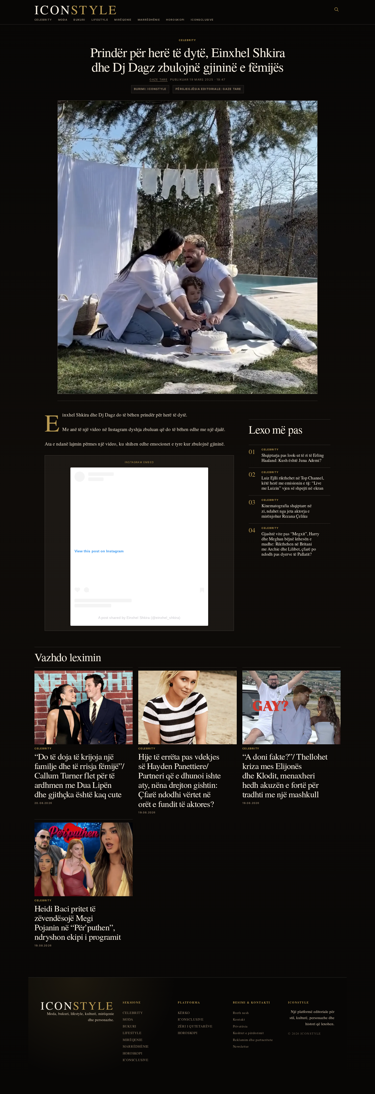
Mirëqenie (123, 19)
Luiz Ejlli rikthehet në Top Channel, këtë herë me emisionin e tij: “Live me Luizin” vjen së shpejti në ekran (292, 483)
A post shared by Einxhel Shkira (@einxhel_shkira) (139, 618)
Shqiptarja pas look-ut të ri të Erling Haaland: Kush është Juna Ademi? (292, 457)
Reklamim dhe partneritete (253, 1040)
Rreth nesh (241, 1013)
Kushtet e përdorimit (248, 1033)
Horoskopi (175, 19)
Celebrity (43, 19)
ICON (76, 9)
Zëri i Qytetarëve (195, 1026)
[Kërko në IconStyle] (336, 9)
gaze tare (158, 79)
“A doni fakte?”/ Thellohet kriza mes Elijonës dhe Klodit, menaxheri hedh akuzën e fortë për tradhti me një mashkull (285, 775)
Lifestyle (100, 19)
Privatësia (240, 1026)
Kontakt (239, 1019)
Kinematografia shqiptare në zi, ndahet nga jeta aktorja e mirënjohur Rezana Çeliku (286, 511)
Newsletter (241, 1046)
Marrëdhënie (149, 19)
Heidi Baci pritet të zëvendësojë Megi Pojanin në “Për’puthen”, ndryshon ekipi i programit (77, 922)
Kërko (184, 1013)
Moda (63, 19)
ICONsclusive (202, 19)
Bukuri (79, 19)
